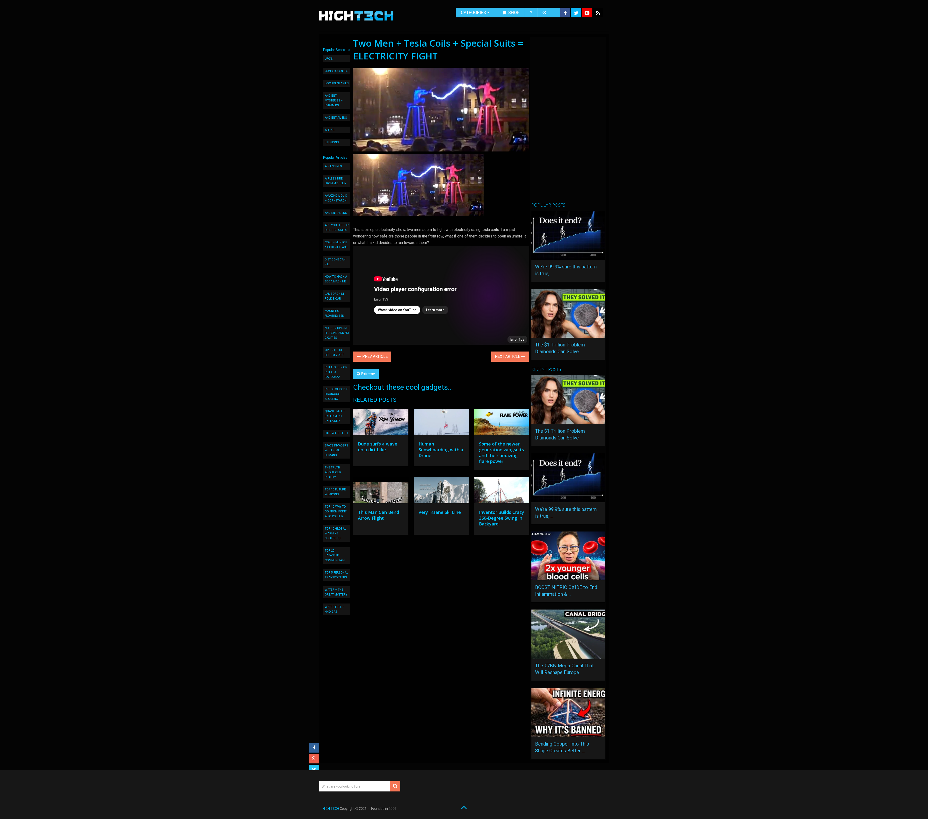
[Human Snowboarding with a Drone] (441, 423)
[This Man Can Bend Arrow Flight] (380, 491)
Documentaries (336, 83)
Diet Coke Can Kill (335, 262)
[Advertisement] (567, 121)
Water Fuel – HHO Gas (334, 609)
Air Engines (333, 166)
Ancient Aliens (336, 117)
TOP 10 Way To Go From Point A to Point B (336, 511)
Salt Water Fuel (337, 433)
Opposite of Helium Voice (334, 352)
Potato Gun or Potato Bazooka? (336, 372)
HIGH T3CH (331, 809)
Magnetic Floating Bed (334, 313)
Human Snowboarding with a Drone (441, 449)
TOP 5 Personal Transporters (336, 575)
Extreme (368, 374)
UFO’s (329, 58)
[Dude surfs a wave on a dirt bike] (380, 423)
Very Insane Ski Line (440, 512)
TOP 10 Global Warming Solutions (335, 533)
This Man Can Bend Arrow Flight (378, 515)
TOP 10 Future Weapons (335, 492)
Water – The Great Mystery (336, 592)
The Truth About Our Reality (333, 472)
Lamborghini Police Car (334, 296)
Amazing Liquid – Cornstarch (336, 198)
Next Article (508, 356)
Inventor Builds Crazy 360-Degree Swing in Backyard (501, 518)
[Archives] (544, 12)
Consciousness (336, 71)
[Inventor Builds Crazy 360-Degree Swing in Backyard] (501, 491)
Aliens (329, 130)
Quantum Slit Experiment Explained (335, 416)
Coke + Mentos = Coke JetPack (336, 245)
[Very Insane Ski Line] (441, 491)
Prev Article (374, 356)
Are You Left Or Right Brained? (337, 227)
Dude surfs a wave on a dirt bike (377, 447)
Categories (473, 12)
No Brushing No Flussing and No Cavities (337, 332)
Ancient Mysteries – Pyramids (334, 100)
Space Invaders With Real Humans (336, 450)
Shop (513, 12)
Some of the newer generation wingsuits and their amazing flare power (501, 452)
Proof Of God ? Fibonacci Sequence (336, 394)
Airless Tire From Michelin (335, 181)
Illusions (332, 142)
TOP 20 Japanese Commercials (335, 555)
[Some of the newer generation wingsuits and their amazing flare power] (501, 423)
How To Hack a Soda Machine (336, 279)
